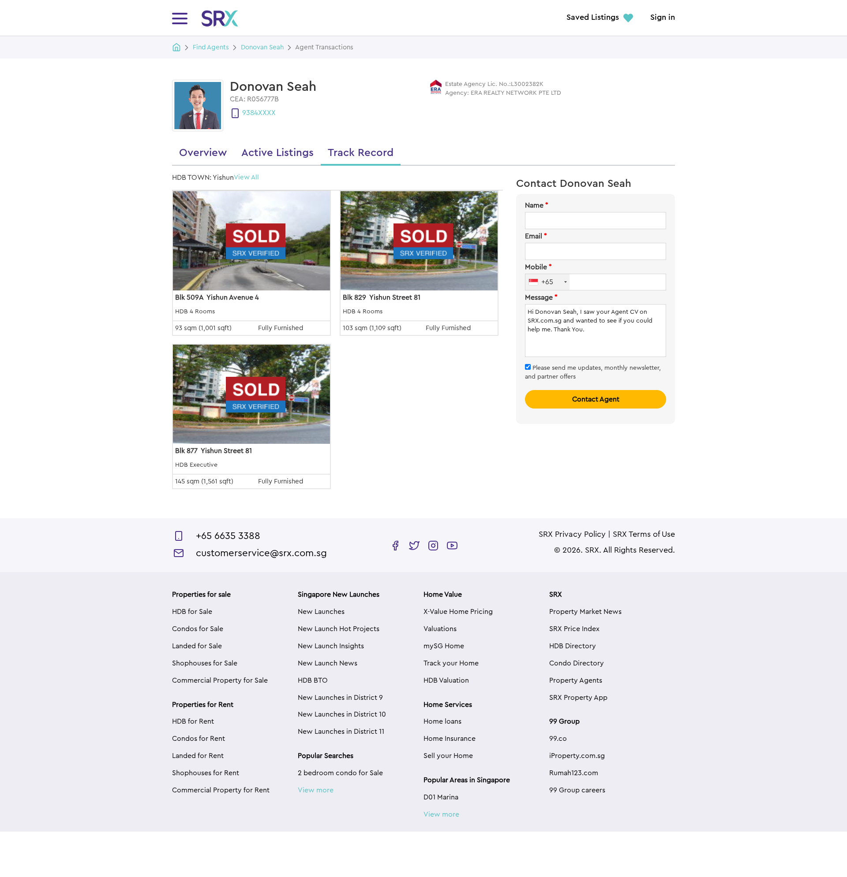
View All (246, 177)
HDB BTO (313, 680)
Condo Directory (576, 663)
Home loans (442, 721)
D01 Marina (441, 797)
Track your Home (451, 663)
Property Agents (575, 680)
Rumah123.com (573, 773)
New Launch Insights (331, 646)
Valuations (440, 628)
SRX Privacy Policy (572, 535)
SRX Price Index (574, 628)
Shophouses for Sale (204, 663)
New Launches (321, 611)
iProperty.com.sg (577, 755)
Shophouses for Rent (205, 773)
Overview (203, 153)
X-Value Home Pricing (458, 611)
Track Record (361, 153)
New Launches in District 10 (342, 714)
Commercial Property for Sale (220, 680)
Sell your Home (448, 755)
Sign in (662, 18)
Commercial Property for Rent (221, 790)
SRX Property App (578, 697)
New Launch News (327, 663)
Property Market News (585, 611)
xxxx (267, 112)
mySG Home (444, 646)
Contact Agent (595, 399)
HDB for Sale (192, 611)
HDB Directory (572, 646)
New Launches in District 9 (340, 697)
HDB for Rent (193, 721)
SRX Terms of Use (644, 535)
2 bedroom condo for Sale (340, 773)
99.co (558, 738)
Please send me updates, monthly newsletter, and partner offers (593, 372)
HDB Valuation (446, 680)
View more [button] (316, 790)
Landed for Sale (197, 646)
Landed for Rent (198, 755)
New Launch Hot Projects (338, 628)
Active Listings (277, 153)
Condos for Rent (198, 738)
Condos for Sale (197, 628)
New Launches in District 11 (341, 731)
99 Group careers (577, 790)
